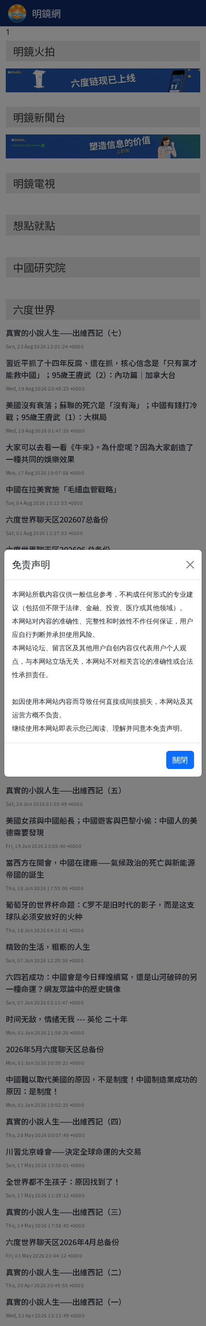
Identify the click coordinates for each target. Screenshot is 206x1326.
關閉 (180, 760)
